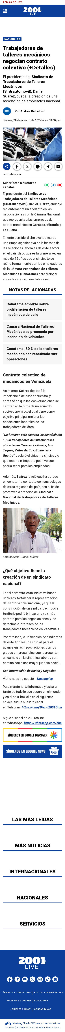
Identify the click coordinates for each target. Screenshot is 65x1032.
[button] (17, 166)
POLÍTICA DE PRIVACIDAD (48, 992)
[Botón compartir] (6, 167)
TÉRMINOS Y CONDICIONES (16, 992)
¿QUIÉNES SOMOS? (21, 1009)
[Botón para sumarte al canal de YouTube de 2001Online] (59, 185)
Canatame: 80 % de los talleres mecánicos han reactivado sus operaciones (32, 354)
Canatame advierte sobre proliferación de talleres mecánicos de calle (27, 309)
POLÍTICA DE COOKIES (19, 1001)
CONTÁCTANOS (42, 1009)
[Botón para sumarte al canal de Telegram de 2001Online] (53, 185)
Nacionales (12, 39)
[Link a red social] (10, 979)
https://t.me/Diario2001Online (43, 707)
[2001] (32, 11)
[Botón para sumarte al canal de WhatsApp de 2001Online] (46, 185)
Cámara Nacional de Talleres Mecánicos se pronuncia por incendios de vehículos (30, 331)
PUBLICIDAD (41, 1001)
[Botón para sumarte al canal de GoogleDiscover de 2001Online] (32, 735)
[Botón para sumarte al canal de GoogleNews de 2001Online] (32, 751)
